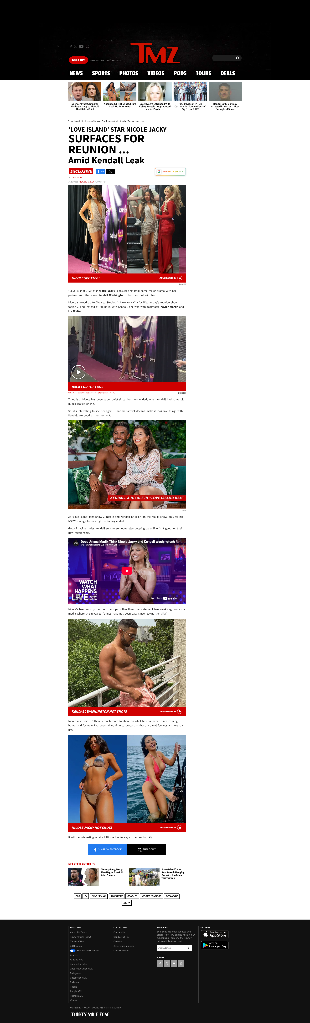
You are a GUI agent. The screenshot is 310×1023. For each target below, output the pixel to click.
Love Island (99, 896)
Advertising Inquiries (124, 946)
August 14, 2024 (86, 181)
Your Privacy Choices (87, 950)
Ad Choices (76, 946)
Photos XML (76, 996)
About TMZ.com (78, 932)
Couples (132, 896)
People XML (76, 991)
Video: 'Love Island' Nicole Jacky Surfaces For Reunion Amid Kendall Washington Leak (91, 393)
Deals (228, 73)
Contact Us (119, 932)
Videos (155, 73)
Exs (77, 896)
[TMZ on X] (76, 46)
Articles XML (76, 959)
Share (110, 849)
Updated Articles (79, 964)
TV (85, 896)
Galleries (74, 982)
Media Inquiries (121, 950)
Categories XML (78, 977)
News (76, 73)
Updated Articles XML (81, 968)
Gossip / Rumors (151, 896)
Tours (203, 73)
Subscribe (188, 948)
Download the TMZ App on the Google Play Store (214, 945)
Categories (76, 973)
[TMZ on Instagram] (87, 46)
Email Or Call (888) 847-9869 (105, 60)
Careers (118, 941)
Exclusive (171, 896)
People (73, 987)
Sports (101, 73)
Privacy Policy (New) (80, 937)
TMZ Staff (76, 177)
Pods (180, 73)
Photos (128, 73)
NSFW (126, 902)
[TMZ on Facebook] (71, 46)
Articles (74, 955)
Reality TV (116, 896)
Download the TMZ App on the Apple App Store (214, 934)
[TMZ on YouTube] (174, 963)
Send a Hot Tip (121, 937)
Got (78, 60)
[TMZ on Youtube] (81, 46)
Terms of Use (77, 941)
